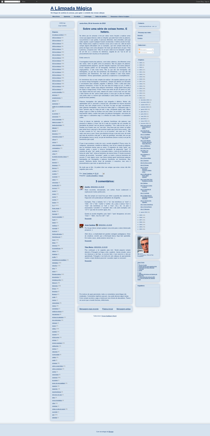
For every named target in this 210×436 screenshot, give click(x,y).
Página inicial (107, 309)
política (54, 328)
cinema (54, 142)
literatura (54, 294)
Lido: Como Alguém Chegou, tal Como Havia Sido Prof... (146, 142)
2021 (140, 72)
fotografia (54, 214)
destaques (55, 165)
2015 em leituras (56, 66)
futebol (54, 222)
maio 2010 (144, 116)
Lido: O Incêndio (144, 193)
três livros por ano (57, 394)
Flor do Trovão (143, 265)
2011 (140, 95)
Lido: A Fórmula (144, 165)
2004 (140, 227)
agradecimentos (56, 98)
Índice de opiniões (101, 16)
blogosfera (55, 133)
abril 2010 (143, 118)
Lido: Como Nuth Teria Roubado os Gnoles (146, 180)
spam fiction (55, 374)
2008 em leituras (56, 46)
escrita (54, 191)
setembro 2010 (145, 107)
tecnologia (55, 380)
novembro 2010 (145, 102)
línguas (101, 176)
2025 (140, 62)
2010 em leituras (56, 52)
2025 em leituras (56, 89)
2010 (140, 98)
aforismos (54, 95)
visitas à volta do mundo (58, 409)
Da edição (77, 16)
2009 (140, 215)
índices (54, 251)
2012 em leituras (56, 57)
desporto (54, 162)
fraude (54, 219)
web (53, 414)
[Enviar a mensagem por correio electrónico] (103, 173)
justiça (54, 271)
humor (54, 240)
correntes (54, 151)
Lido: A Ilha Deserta (145, 148)
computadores (56, 148)
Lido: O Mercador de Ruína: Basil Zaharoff (145, 176)
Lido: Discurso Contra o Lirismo (146, 186)
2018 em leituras (56, 75)
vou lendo (54, 412)
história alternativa (57, 234)
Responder (88, 218)
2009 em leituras (56, 49)
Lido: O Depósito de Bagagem (145, 190)
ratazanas (55, 351)
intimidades (55, 262)
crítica (53, 153)
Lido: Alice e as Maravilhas (144, 151)
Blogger (111, 431)
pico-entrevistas (56, 320)
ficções (54, 211)
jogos (53, 268)
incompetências (56, 248)
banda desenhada (57, 125)
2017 (140, 81)
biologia (54, 131)
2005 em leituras (56, 43)
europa (54, 197)
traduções (55, 389)
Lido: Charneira (144, 160)
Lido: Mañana (144, 183)
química (54, 349)
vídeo (53, 403)
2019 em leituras (56, 78)
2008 (140, 217)
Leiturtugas (87, 16)
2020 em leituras (56, 80)
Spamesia (67, 16)
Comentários (143, 52)
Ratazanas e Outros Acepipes (120, 16)
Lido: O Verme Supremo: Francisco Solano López (145, 170)
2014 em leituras (56, 63)
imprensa (54, 245)
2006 (140, 222)
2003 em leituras (56, 37)
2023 (140, 67)
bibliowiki (54, 128)
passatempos (55, 314)
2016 (140, 83)
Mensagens (143, 49)
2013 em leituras (56, 60)
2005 (140, 224)
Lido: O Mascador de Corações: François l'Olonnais (146, 197)
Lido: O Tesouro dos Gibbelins (145, 201)
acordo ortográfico (92, 176)
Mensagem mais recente (89, 309)
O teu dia (141, 269)
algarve (54, 100)
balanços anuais (56, 122)
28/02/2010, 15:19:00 (105, 225)
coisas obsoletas (56, 145)
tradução (54, 386)
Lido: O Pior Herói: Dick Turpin (145, 137)
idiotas (54, 242)
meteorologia (55, 303)
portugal (54, 334)
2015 (140, 86)
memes (54, 300)
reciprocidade (55, 354)
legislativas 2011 (56, 280)
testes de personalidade (58, 383)
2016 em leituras (56, 69)
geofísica (54, 225)
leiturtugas (55, 285)
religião (54, 357)
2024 (140, 65)
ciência (54, 139)
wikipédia (54, 417)
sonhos (54, 371)
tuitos (53, 397)
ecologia (54, 174)
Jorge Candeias (90, 225)
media (53, 297)
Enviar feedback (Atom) (109, 316)
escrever (54, 188)
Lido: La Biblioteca (145, 146)
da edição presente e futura (59, 156)
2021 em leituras (56, 83)
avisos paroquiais (56, 119)
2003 (140, 229)
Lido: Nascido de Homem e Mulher (145, 131)
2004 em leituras (56, 40)
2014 (140, 88)
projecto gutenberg (57, 343)
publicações (55, 346)
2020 (140, 74)
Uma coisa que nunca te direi (147, 277)
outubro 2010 (144, 104)
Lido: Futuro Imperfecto (146, 204)
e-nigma (54, 171)
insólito (54, 257)
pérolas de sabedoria (57, 317)
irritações (54, 265)
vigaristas (54, 406)
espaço (54, 194)
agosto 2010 (144, 109)
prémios (54, 340)
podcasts (54, 323)
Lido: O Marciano (145, 209)
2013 (140, 91)
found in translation (57, 217)
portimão (54, 331)
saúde (53, 360)
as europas (55, 113)
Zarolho (87, 187)
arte (53, 110)
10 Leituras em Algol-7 (58, 34)
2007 (140, 220)
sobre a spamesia (57, 369)
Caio (140, 273)
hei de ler (54, 231)
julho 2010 (143, 111)
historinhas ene (56, 237)
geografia (54, 228)
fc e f (53, 205)
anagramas (55, 103)
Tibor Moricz (89, 247)
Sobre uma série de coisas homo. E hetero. (145, 127)
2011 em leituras (56, 55)
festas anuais (55, 208)
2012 (140, 93)
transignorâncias (56, 392)
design (54, 159)
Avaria (140, 270)
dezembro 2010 (145, 100)
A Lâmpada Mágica (71, 8)
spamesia (54, 377)
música (54, 305)
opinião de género (57, 311)
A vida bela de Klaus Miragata (146, 267)
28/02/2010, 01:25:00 (97, 187)
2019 (140, 76)
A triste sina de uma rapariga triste (148, 266)
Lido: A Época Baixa (145, 158)
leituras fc (54, 282)
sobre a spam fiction (57, 366)
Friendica (139, 38)
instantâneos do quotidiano (59, 260)
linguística (54, 291)
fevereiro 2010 (145, 123)
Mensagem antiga (123, 309)
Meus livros (56, 16)
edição (54, 179)
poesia (54, 326)
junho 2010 (144, 114)
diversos (54, 168)
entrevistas (55, 182)
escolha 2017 (55, 185)
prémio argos (55, 337)
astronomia (55, 116)
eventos (54, 199)
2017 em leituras (56, 72)
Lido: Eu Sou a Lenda (146, 162)
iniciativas (54, 254)
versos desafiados (57, 400)
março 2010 (144, 121)
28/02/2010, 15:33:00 (100, 247)
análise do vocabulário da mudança (61, 106)
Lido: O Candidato (145, 134)
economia (54, 176)
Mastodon (140, 35)
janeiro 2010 (144, 212)
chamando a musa (57, 136)
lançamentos (55, 277)
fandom (54, 202)
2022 (140, 69)
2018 (140, 79)
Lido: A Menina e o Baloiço (145, 155)
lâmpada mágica (56, 274)
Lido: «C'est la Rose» (146, 206)
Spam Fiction (140, 262)
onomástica (55, 308)
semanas (54, 363)
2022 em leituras (56, 86)
